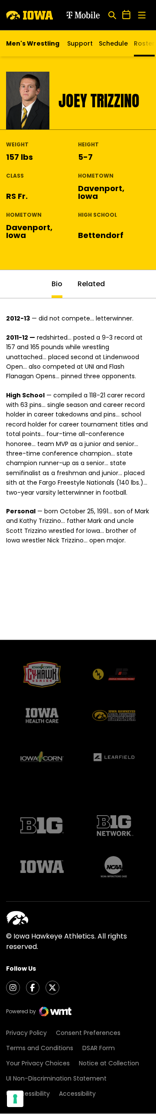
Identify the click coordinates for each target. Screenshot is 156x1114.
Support (80, 43)
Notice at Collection (109, 1063)
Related (91, 284)
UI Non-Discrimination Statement (56, 1078)
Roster (144, 43)
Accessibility (77, 1093)
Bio (57, 284)
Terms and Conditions (39, 1048)
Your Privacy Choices (38, 1063)
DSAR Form (98, 1048)
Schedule (113, 43)
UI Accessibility (28, 1093)
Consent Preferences (88, 1032)
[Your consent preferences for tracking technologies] (15, 1099)
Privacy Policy (26, 1032)
